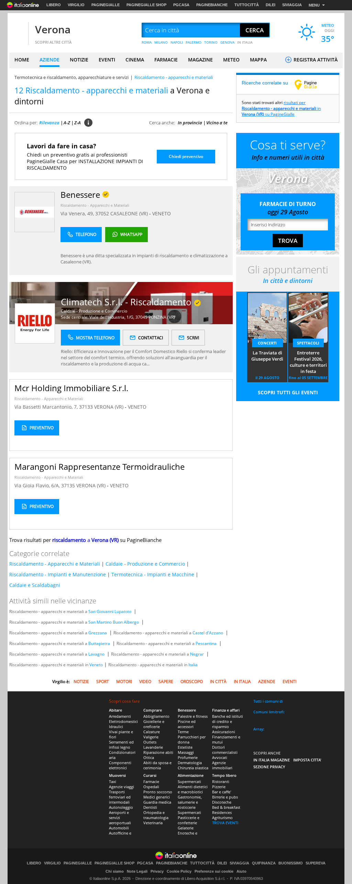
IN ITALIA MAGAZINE (271, 759)
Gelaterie (186, 827)
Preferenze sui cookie (214, 871)
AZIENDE (49, 59)
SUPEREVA (316, 863)
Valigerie (150, 736)
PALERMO (193, 42)
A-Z (67, 123)
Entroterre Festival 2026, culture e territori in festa (308, 362)
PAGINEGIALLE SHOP (146, 5)
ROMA (147, 42)
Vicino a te (217, 123)
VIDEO (145, 681)
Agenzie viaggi (121, 786)
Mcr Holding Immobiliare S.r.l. (71, 388)
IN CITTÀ (218, 681)
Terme (183, 731)
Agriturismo (222, 817)
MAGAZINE (200, 59)
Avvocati (219, 757)
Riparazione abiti (158, 752)
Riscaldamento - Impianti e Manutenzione (57, 574)
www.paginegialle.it (311, 84)
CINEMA (134, 59)
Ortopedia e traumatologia (155, 815)
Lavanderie (153, 747)
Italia (193, 665)
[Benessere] (34, 212)
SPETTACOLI (308, 342)
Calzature (151, 731)
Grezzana (97, 633)
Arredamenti (120, 716)
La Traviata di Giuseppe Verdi (267, 356)
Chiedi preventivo (186, 156)
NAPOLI (176, 42)
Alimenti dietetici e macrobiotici (193, 789)
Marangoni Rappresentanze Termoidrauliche (99, 466)
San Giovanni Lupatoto (109, 611)
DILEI (270, 5)
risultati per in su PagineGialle (281, 108)
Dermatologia (190, 762)
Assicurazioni (223, 731)
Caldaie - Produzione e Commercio (94, 311)
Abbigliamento (156, 716)
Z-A (77, 123)
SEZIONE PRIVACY (269, 766)
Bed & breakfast (226, 807)
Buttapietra (99, 643)
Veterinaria (153, 822)
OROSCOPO (191, 681)
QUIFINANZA (264, 863)
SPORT (102, 681)
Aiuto (241, 871)
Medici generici (156, 797)
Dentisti (150, 807)
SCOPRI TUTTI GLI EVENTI (288, 392)
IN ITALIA (245, 42)
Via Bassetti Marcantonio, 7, (46, 407)
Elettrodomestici (123, 721)
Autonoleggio (121, 807)
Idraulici (116, 726)
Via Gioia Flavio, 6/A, (37, 485)
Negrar (197, 654)
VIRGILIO (76, 5)
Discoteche (221, 802)
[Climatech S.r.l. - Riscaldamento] (35, 323)
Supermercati (189, 781)
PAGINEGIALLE (105, 5)
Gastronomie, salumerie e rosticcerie (190, 802)
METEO (231, 59)
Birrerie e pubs (225, 797)
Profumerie (188, 757)
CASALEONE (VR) (129, 213)
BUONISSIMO (290, 863)
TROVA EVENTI (225, 822)
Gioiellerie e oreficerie (153, 724)
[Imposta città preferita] (18, 30)
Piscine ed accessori (187, 724)
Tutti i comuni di (268, 701)
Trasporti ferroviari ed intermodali (120, 797)
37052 (102, 213)
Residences (222, 812)
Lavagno (96, 654)
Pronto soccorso (157, 791)
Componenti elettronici (120, 765)
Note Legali (137, 871)
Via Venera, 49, (77, 213)
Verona (52, 29)
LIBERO (53, 5)
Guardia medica (157, 802)
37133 (86, 407)
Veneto (96, 665)
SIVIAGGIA (292, 5)
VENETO (161, 213)
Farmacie (151, 781)
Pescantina (206, 643)
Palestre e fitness (193, 716)
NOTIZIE (79, 59)
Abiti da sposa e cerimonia (157, 765)
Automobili (119, 827)
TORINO (211, 42)
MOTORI (124, 681)
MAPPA (258, 59)
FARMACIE (166, 59)
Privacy (157, 871)
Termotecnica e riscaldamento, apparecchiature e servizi (71, 77)
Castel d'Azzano (207, 633)
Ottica (148, 757)
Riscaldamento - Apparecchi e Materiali (94, 205)
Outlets (149, 742)
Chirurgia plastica (193, 767)
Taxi (112, 781)
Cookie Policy (179, 871)
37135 (68, 485)
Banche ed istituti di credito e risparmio (227, 721)
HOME (21, 59)
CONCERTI (267, 342)
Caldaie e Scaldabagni (34, 585)
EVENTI (107, 59)
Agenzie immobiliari (222, 765)
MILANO (161, 42)
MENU (314, 5)
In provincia (190, 123)
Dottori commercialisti (225, 750)
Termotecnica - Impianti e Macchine (152, 574)
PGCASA (181, 5)
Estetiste (185, 747)
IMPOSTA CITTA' (307, 759)
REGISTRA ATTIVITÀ (315, 59)
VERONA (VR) (109, 407)
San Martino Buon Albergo (113, 622)
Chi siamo (115, 871)
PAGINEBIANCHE (212, 5)
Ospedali (151, 786)
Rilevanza (49, 123)
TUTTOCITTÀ (246, 5)
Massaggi (186, 752)
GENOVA (227, 42)
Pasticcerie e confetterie (188, 820)
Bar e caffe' (221, 791)
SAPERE (165, 681)
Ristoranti (220, 781)
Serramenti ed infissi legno (121, 744)
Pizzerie (219, 786)
